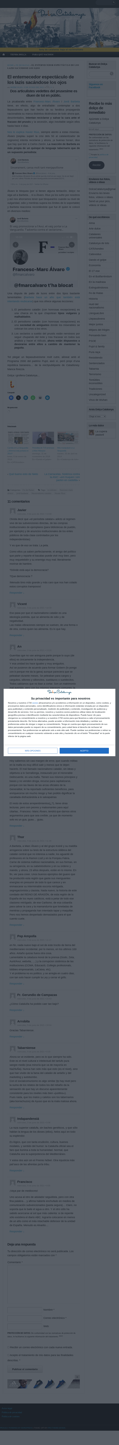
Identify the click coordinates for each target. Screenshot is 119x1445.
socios (35, 703)
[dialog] (59, 722)
